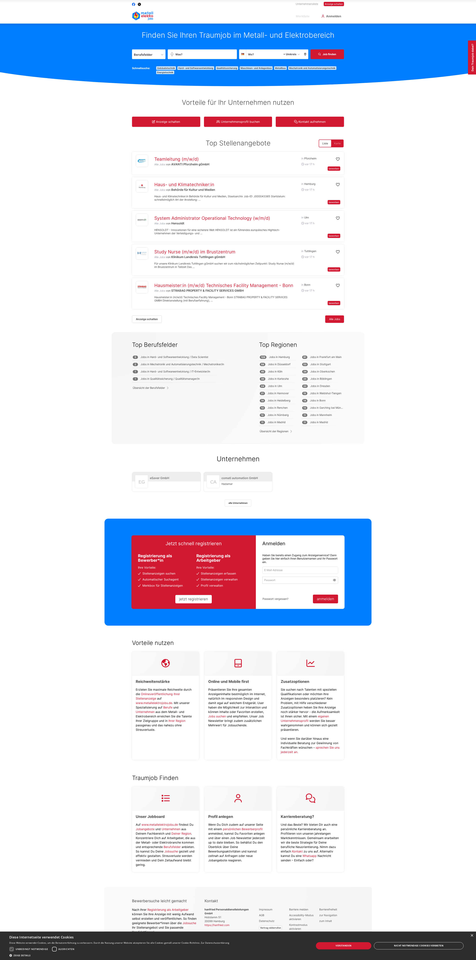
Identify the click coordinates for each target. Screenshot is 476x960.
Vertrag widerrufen (270, 927)
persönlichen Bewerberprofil (243, 829)
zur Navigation (328, 915)
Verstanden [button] (343, 945)
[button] (305, 54)
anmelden (325, 599)
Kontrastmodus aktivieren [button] (298, 926)
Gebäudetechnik (166, 68)
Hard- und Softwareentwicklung (195, 68)
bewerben (334, 168)
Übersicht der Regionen (274, 431)
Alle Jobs (159, 164)
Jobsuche (171, 851)
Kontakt (297, 851)
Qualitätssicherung (227, 68)
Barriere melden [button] (298, 909)
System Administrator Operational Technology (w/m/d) (212, 218)
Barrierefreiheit (328, 909)
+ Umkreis (289, 54)
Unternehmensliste (307, 3)
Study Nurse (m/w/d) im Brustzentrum (194, 251)
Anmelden (333, 16)
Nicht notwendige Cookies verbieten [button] (418, 945)
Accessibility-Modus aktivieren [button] (301, 917)
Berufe (167, 707)
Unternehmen (145, 712)
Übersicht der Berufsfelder (149, 387)
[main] (238, 455)
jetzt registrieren (193, 599)
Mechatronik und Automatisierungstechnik (312, 68)
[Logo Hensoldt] (142, 220)
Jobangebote (145, 829)
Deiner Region (181, 833)
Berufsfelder (172, 847)
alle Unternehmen (238, 503)
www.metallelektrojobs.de (154, 703)
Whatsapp (310, 856)
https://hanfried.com (217, 925)
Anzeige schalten (334, 4)
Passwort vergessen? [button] (275, 598)
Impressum (265, 909)
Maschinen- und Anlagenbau (256, 68)
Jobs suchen (217, 716)
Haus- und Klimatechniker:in (184, 184)
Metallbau (280, 68)
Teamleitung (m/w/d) (176, 159)
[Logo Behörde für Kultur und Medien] (142, 186)
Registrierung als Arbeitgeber (168, 910)
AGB (261, 915)
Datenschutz (266, 920)
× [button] (471, 935)
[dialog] (238, 946)
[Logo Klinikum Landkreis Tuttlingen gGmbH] (142, 253)
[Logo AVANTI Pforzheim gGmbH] (142, 161)
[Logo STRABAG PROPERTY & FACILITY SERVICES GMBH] (142, 287)
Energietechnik (165, 72)
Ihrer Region (176, 721)
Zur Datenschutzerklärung (215, 942)
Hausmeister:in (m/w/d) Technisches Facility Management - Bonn (223, 285)
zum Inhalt (325, 920)
